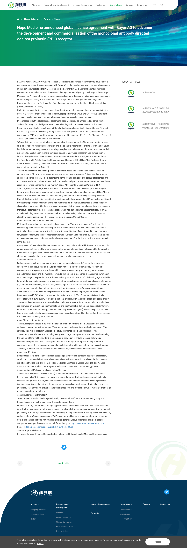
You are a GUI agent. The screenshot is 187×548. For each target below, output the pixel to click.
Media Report (125, 514)
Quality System (62, 531)
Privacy (40, 543)
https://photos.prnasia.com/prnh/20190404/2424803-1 (49, 427)
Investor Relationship (82, 5)
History (33, 519)
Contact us (142, 5)
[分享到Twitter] (64, 447)
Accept (158, 542)
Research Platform (63, 517)
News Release (116, 5)
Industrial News (126, 519)
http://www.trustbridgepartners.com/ (88, 423)
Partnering (100, 5)
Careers (129, 5)
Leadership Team (37, 514)
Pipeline (59, 513)
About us (36, 5)
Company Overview (38, 510)
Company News (52, 19)
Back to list (64, 463)
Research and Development (56, 5)
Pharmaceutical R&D (64, 527)
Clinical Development (64, 522)
